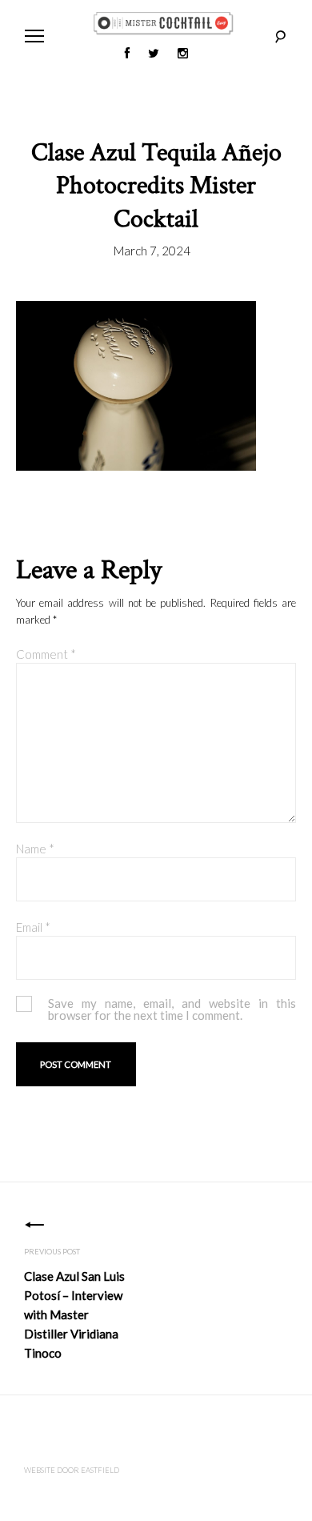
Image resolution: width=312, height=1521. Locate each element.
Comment (46, 654)
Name (35, 848)
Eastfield (100, 1470)
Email (33, 927)
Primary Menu (34, 36)
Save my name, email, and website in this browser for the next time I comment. (172, 1009)
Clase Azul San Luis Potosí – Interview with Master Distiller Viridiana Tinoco (74, 1314)
